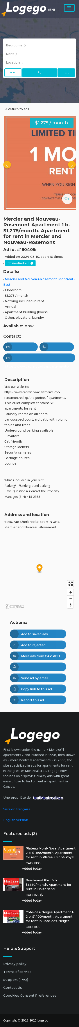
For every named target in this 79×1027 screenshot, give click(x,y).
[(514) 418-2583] (57, 346)
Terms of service (17, 972)
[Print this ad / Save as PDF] (38, 667)
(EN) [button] (51, 10)
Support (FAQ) (15, 980)
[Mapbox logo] (14, 606)
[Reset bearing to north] (70, 605)
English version (15, 820)
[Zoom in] (70, 592)
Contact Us (12, 987)
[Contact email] (20, 346)
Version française (17, 809)
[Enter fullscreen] (70, 583)
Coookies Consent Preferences (29, 995)
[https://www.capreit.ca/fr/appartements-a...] (39, 357)
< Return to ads (17, 109)
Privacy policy (14, 964)
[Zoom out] (70, 598)
